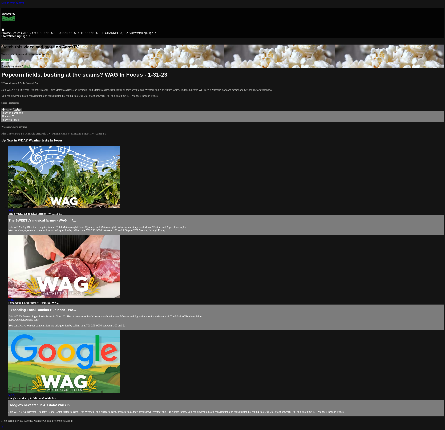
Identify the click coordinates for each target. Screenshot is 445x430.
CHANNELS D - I (71, 32)
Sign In (25, 36)
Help (4, 420)
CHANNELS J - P (93, 32)
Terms (11, 420)
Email (19, 109)
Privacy (19, 420)
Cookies (29, 420)
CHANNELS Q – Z (116, 32)
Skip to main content (12, 2)
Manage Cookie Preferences (49, 420)
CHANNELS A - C (48, 32)
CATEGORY (29, 32)
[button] (3, 30)
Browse (6, 32)
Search (16, 32)
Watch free (7, 60)
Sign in (151, 32)
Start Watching (138, 32)
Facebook (7, 109)
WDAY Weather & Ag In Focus (16, 83)
